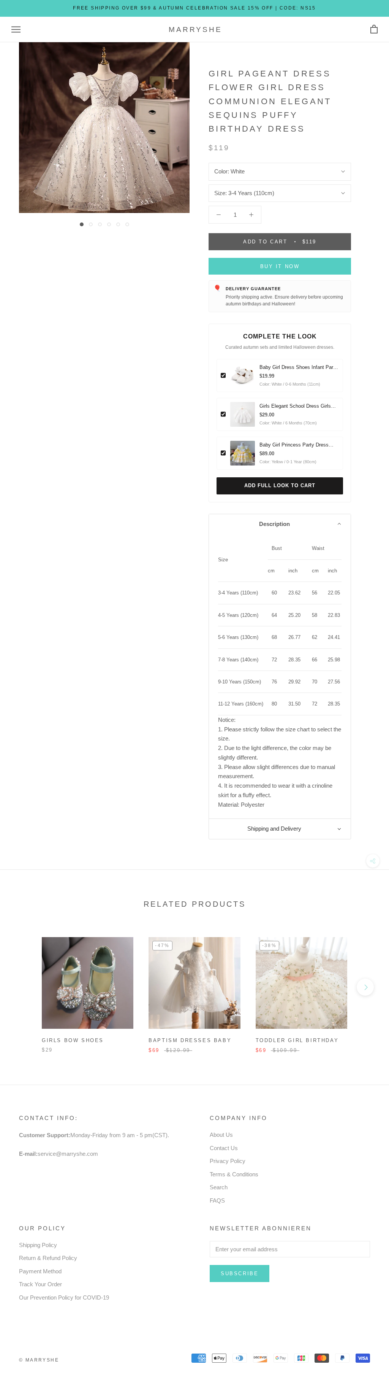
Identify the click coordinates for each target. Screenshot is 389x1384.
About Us (221, 1134)
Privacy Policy (227, 1161)
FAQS (217, 1200)
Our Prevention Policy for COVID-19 (64, 1297)
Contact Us (224, 1148)
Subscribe (239, 1273)
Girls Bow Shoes (73, 1040)
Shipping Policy (38, 1245)
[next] (365, 987)
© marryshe (39, 1360)
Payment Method (40, 1271)
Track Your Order (40, 1284)
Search (219, 1187)
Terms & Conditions (234, 1174)
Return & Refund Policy (48, 1258)
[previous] (23, 987)
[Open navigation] (16, 29)
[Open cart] (374, 29)
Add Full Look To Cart (279, 485)
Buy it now (280, 266)
